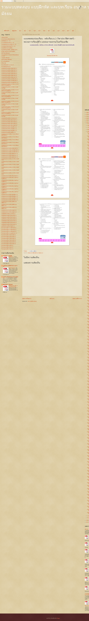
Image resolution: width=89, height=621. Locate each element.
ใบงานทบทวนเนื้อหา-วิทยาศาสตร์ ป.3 (8, 238)
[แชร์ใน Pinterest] (35, 251)
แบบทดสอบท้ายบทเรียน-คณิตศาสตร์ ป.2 (9, 70)
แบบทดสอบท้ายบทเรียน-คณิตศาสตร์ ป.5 (9, 75)
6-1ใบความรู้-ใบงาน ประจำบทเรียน (8, 51)
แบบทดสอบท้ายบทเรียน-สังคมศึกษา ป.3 (9, 130)
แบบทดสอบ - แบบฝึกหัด (7, 255)
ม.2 (54, 31)
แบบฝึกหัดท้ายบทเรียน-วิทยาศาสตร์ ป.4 (9, 220)
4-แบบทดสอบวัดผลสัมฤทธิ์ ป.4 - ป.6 (8, 46)
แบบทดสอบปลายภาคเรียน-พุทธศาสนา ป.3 (9, 157)
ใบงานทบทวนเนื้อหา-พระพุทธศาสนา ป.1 (9, 233)
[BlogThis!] (31, 251)
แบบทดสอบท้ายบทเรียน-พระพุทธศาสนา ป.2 (9, 82)
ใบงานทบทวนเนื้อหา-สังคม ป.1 (7, 245)
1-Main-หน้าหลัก (4, 37)
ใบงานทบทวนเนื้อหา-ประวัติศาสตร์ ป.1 (8, 227)
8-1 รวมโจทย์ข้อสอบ (5, 61)
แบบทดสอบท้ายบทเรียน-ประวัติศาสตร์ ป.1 (9, 78)
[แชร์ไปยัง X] (33, 251)
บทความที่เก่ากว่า (77, 298)
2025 (87, 114)
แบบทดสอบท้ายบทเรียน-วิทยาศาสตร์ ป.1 (9, 119)
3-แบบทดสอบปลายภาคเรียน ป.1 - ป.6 (8, 44)
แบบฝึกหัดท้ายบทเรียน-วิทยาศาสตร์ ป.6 (9, 224)
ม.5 (68, 31)
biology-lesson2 (12, 267)
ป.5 (39, 31)
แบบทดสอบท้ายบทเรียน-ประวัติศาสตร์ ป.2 (9, 80)
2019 (87, 122)
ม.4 (63, 31)
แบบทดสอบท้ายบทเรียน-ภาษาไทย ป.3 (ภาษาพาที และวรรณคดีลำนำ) (10, 96)
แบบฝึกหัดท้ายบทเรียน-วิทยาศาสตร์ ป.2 (9, 217)
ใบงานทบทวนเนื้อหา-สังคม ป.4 (7, 248)
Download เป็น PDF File (52, 55)
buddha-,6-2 (11, 256)
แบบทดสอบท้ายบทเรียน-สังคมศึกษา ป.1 (9, 127)
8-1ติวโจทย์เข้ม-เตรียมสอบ (6, 59)
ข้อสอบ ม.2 (41, 252)
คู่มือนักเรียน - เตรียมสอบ (8, 284)
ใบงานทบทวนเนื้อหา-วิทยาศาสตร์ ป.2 (8, 236)
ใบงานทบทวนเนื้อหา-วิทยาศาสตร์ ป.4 (8, 240)
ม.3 (59, 31)
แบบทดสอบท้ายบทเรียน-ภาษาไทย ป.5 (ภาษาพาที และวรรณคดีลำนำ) (10, 107)
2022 (87, 118)
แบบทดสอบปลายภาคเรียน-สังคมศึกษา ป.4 (9, 199)
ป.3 (30, 31)
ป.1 (20, 31)
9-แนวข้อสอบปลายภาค (5, 66)
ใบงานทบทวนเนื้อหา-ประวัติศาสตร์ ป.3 (8, 231)
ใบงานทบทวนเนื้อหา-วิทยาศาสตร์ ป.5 (8, 241)
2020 (87, 120)
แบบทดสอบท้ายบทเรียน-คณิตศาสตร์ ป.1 (9, 68)
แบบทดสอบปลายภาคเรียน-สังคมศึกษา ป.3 (9, 198)
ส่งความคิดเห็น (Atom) (32, 301)
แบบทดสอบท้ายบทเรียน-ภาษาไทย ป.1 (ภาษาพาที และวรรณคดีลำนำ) (10, 85)
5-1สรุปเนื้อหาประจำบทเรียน (6, 47)
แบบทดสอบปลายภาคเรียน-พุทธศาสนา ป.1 (9, 153)
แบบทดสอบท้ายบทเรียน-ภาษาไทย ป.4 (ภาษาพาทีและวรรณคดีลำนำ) (10, 102)
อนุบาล (14, 31)
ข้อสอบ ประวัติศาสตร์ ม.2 (33, 252)
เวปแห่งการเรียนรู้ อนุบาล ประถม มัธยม (10, 276)
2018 (87, 520)
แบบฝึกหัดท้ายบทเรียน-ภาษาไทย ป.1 (8, 213)
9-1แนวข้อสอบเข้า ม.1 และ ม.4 (7, 64)
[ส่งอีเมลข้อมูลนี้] (30, 251)
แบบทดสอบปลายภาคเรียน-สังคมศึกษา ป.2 (9, 196)
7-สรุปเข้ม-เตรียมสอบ (5, 57)
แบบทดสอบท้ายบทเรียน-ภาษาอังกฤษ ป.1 (9, 118)
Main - (4, 277)
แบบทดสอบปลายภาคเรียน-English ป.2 (8, 211)
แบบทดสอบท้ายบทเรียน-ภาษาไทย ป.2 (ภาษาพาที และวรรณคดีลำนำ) (10, 90)
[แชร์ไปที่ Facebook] (34, 251)
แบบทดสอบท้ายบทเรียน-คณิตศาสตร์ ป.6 (9, 77)
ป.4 (35, 31)
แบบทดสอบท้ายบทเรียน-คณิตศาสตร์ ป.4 (9, 73)
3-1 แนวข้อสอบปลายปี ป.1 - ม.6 (7, 42)
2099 (87, 112)
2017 (87, 522)
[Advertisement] (36, 24)
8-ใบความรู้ (3, 63)
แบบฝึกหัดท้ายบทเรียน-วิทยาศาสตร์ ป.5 (9, 222)
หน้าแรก (6, 31)
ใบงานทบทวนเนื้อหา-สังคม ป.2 (7, 247)
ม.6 (73, 31)
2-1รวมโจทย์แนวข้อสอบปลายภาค (8, 39)
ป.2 (25, 31)
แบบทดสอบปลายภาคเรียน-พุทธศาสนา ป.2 (9, 155)
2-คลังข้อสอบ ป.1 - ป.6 (5, 40)
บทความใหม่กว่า (26, 298)
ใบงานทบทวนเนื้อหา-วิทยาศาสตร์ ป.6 (8, 243)
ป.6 (44, 31)
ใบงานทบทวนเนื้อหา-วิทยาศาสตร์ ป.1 (8, 234)
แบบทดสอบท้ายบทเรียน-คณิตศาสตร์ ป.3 (9, 71)
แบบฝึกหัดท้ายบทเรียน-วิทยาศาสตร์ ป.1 (9, 215)
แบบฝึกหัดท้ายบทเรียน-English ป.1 (8, 226)
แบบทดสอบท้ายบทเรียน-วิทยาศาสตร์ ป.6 (9, 125)
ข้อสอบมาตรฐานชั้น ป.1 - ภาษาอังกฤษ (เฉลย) (13, 286)
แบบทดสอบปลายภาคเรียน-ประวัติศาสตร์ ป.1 (10, 150)
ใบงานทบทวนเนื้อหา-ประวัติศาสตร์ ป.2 (8, 229)
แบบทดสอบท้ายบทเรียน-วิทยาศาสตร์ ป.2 (9, 121)
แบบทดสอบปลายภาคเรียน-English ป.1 (8, 210)
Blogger (58, 618)
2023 (87, 116)
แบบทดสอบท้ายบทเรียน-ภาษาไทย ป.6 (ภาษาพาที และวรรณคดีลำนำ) (10, 113)
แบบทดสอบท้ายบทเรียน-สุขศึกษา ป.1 (8, 132)
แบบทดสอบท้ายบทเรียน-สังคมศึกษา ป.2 (9, 128)
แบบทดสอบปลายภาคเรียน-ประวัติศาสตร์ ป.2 (10, 151)
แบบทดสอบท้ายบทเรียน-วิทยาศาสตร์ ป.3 (9, 123)
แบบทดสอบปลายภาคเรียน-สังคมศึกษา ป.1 (9, 194)
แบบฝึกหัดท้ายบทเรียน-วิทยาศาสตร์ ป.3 (9, 218)
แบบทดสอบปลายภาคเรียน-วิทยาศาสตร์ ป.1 (9, 175)
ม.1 (49, 31)
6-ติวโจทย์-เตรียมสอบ (5, 53)
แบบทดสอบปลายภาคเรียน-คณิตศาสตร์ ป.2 (9, 148)
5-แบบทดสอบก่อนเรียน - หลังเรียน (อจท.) (9, 49)
